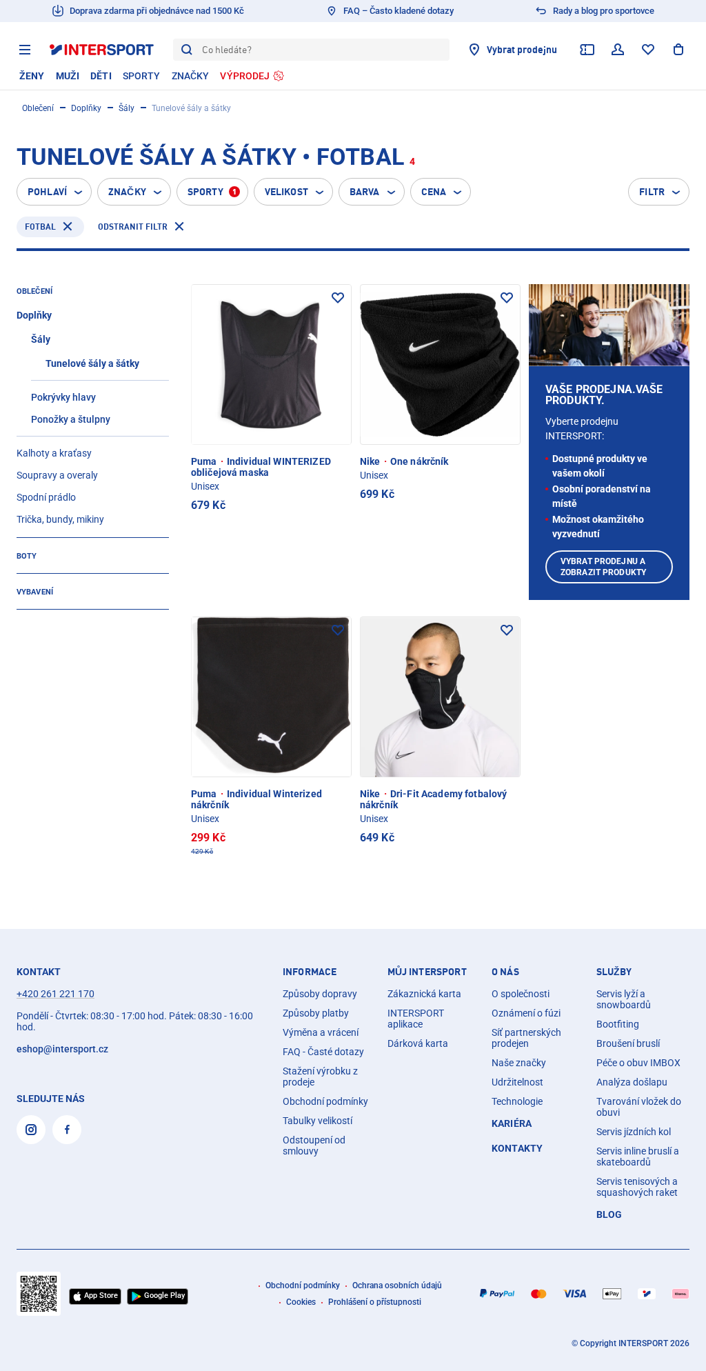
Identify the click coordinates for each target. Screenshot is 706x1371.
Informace (309, 971)
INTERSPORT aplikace (415, 1019)
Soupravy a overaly (57, 475)
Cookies (301, 1302)
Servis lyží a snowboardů (623, 999)
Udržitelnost (517, 1082)
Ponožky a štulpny (70, 419)
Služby (614, 971)
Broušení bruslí (628, 1043)
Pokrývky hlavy (63, 397)
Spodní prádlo (46, 497)
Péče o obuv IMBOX (638, 1062)
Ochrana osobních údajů (397, 1285)
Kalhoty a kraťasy (54, 453)
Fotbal (40, 226)
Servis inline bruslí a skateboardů (637, 1156)
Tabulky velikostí (317, 1120)
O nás (505, 971)
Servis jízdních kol (633, 1131)
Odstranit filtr (133, 226)
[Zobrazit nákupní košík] (678, 49)
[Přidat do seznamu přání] (338, 298)
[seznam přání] (648, 49)
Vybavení (35, 592)
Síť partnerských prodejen (526, 1038)
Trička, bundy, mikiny (60, 519)
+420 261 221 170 (55, 993)
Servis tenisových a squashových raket (637, 1187)
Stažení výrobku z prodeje (320, 1076)
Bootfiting (617, 1024)
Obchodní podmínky (325, 1101)
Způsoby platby (316, 1013)
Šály (126, 108)
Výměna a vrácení (321, 1032)
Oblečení (38, 108)
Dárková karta (417, 1043)
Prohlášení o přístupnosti (374, 1302)
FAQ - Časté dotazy (323, 1051)
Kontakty (517, 1148)
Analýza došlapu (631, 1082)
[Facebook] (66, 1129)
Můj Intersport (427, 971)
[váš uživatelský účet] (617, 49)
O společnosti (520, 993)
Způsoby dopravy (320, 993)
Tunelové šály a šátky (92, 363)
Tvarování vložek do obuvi (638, 1107)
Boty (27, 556)
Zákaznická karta (424, 993)
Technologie (517, 1101)
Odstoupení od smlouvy (314, 1145)
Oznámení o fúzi (526, 1013)
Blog (609, 1214)
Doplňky (86, 108)
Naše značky (519, 1062)
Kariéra (512, 1123)
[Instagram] (31, 1129)
